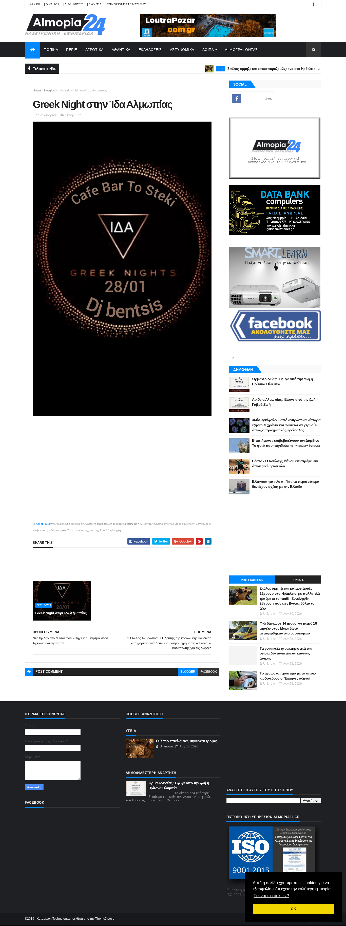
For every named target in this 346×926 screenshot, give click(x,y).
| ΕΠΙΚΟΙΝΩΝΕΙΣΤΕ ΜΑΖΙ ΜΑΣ (125, 4)
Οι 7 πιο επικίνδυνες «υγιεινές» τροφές (186, 741)
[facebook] (313, 4)
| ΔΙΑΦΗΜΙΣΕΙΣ (73, 4)
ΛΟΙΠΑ (208, 50)
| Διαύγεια (94, 4)
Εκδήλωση (51, 90)
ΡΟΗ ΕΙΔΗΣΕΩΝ (252, 580)
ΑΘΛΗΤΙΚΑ (121, 50)
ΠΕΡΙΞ (71, 50)
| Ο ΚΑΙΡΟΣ (52, 4)
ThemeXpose (104, 918)
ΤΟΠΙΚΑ (51, 50)
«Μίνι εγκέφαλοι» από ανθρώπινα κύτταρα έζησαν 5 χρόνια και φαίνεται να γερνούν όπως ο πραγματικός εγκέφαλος (286, 425)
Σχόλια (298, 580)
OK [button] (293, 909)
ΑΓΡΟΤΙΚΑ (94, 50)
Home (37, 90)
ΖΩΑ (205, 69)
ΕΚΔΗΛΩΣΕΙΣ (150, 50)
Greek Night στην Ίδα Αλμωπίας (61, 613)
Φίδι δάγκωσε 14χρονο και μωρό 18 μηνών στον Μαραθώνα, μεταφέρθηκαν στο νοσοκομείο (288, 628)
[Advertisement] (125, 564)
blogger (187, 671)
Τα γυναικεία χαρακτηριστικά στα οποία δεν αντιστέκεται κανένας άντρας (286, 653)
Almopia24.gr (44, 523)
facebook (208, 671)
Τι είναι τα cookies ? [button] (271, 896)
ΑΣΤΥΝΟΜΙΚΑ (182, 50)
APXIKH (35, 4)
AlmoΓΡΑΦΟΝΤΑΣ (241, 50)
